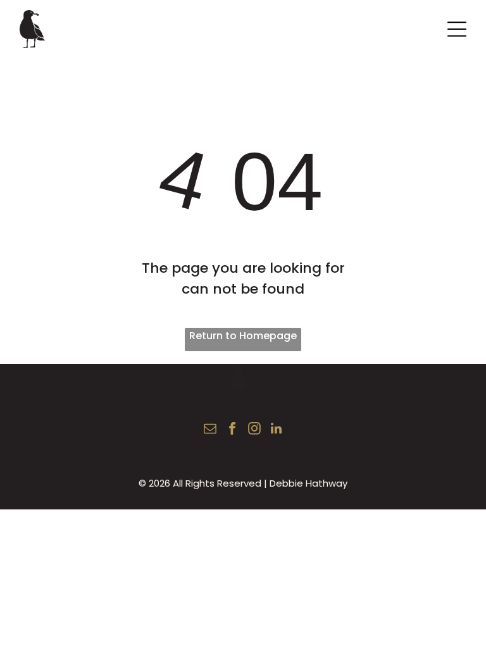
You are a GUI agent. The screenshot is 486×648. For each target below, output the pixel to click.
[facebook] (232, 430)
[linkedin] (276, 430)
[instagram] (254, 430)
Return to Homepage (243, 335)
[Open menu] (456, 29)
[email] (210, 430)
